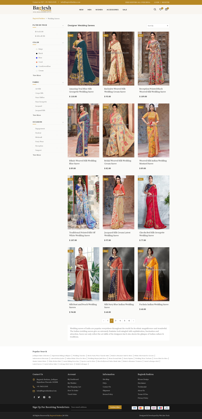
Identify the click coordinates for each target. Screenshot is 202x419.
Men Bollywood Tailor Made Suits (109, 361)
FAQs (105, 383)
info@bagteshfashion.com (70, 2)
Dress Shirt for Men (161, 358)
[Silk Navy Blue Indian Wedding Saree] (118, 274)
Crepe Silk (39, 93)
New (81, 10)
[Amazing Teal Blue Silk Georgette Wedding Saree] (83, 58)
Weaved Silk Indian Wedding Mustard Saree (153, 162)
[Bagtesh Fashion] (43, 9)
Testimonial (142, 387)
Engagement (40, 129)
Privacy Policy (143, 398)
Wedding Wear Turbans (143, 358)
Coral (41, 62)
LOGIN (157, 2)
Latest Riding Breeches (71, 361)
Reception (39, 146)
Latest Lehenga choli (151, 361)
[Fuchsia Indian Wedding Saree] (153, 274)
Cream (41, 71)
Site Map (106, 379)
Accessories (113, 10)
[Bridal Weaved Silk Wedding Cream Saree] (118, 130)
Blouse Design (143, 379)
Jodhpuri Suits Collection (41, 356)
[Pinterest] (49, 397)
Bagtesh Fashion (39, 19)
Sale (125, 10)
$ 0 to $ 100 (39, 32)
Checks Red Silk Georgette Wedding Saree (151, 234)
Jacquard (38, 106)
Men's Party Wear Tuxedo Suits (98, 356)
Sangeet (38, 150)
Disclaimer (142, 383)
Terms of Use (143, 394)
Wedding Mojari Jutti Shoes (97, 358)
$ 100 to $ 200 (40, 36)
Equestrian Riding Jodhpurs (61, 356)
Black (41, 53)
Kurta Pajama (128, 358)
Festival (38, 133)
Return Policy (108, 394)
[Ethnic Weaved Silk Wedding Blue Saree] (83, 130)
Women (99, 10)
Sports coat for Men (88, 361)
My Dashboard (73, 379)
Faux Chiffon (39, 97)
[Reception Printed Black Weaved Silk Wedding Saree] (153, 58)
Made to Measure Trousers (132, 361)
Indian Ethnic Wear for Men (76, 358)
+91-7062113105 (51, 2)
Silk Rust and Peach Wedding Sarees (83, 306)
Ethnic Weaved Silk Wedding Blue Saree (82, 162)
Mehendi (38, 137)
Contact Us (107, 387)
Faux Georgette (41, 102)
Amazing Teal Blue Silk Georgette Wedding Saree (81, 90)
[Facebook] (34, 397)
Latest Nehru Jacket (58, 358)
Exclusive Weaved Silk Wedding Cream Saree (115, 90)
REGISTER (165, 2)
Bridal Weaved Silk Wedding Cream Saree (117, 162)
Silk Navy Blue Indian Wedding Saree (119, 306)
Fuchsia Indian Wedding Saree (154, 304)
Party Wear (39, 142)
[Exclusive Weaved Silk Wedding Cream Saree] (118, 58)
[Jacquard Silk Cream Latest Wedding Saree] (118, 202)
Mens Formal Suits (115, 358)
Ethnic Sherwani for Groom (144, 356)
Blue (40, 58)
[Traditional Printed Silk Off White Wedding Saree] (83, 202)
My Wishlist (72, 383)
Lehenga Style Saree (66, 364)
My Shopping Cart (74, 387)
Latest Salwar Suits (50, 364)
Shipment (106, 391)
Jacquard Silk (40, 110)
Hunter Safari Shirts (39, 361)
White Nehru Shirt (55, 361)
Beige (41, 49)
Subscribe (115, 407)
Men (89, 10)
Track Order (72, 394)
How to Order (73, 391)
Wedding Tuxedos (79, 356)
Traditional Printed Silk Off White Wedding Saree (82, 234)
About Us (141, 391)
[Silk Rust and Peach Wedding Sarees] (83, 274)
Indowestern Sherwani (40, 358)
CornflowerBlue (45, 66)
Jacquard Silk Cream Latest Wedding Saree (117, 234)
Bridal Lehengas (81, 364)
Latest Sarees (37, 364)
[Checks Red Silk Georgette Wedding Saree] (153, 202)
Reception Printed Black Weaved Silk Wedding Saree (152, 90)
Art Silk (38, 89)
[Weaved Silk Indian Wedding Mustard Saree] (153, 130)
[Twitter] (38, 397)
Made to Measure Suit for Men (121, 356)
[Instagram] (44, 397)
